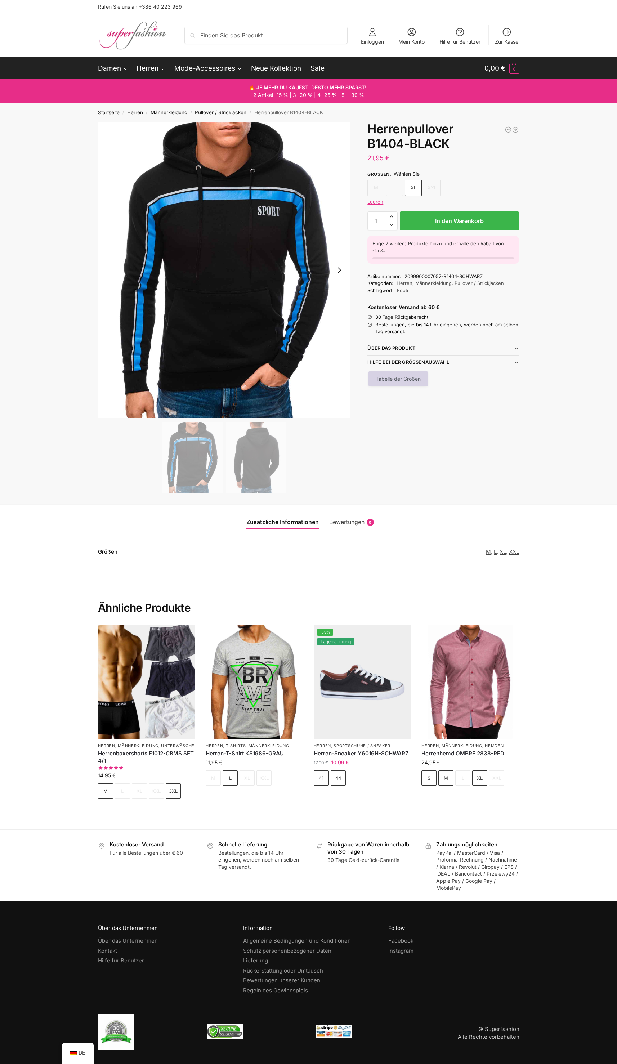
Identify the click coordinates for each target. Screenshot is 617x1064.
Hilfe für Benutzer (459, 42)
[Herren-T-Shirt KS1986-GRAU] (254, 682)
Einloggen (372, 42)
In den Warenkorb (459, 220)
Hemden (494, 745)
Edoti (402, 290)
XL (413, 188)
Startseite (109, 112)
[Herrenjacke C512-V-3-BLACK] (508, 129)
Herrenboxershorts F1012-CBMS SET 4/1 (146, 757)
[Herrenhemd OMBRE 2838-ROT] (470, 682)
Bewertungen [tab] (350, 522)
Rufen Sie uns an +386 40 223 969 (140, 7)
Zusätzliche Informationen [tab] (282, 522)
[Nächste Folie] (339, 270)
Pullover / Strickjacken (220, 112)
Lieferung (255, 960)
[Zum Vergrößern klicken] (224, 270)
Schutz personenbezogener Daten (287, 950)
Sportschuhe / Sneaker (362, 745)
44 (338, 778)
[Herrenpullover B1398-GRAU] (515, 129)
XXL (514, 551)
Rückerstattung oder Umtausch (283, 970)
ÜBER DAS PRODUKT (391, 348)
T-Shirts (236, 745)
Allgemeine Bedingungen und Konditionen (297, 940)
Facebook (400, 940)
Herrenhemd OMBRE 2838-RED (462, 753)
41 (321, 778)
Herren (135, 112)
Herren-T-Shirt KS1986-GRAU (245, 753)
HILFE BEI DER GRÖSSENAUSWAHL (408, 362)
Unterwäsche (178, 745)
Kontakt (107, 950)
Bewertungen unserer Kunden (281, 980)
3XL (173, 791)
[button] (501, 68)
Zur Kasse (506, 42)
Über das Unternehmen (128, 940)
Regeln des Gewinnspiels (275, 990)
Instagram (400, 950)
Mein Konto (411, 42)
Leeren (375, 202)
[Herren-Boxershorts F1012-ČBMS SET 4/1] (146, 682)
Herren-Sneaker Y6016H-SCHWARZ (361, 753)
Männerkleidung (169, 112)
